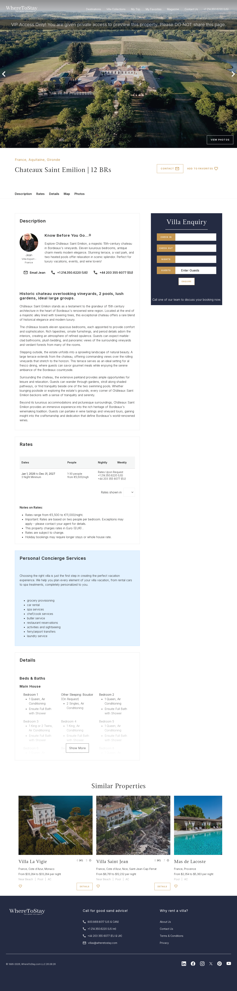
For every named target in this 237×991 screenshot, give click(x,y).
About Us (165, 921)
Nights (166, 259)
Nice (125, 868)
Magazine (173, 9)
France (20, 160)
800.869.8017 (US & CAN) (103, 921)
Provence (190, 868)
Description (23, 194)
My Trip (135, 9)
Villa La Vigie (33, 861)
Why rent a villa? (174, 911)
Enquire (186, 281)
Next (233, 74)
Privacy (164, 942)
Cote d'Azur (36, 868)
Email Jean (37, 272)
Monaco (49, 868)
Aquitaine (37, 160)
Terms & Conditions (171, 935)
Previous (3, 74)
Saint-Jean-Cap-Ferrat (142, 868)
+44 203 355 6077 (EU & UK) (105, 935)
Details (54, 194)
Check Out (166, 248)
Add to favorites (200, 168)
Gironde (53, 160)
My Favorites (153, 9)
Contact (167, 168)
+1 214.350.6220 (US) (72, 272)
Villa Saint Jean (112, 861)
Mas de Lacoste (190, 861)
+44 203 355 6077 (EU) (116, 272)
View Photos (220, 139)
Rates (40, 194)
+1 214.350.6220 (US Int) (102, 928)
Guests (166, 270)
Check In (166, 237)
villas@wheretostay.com (102, 942)
